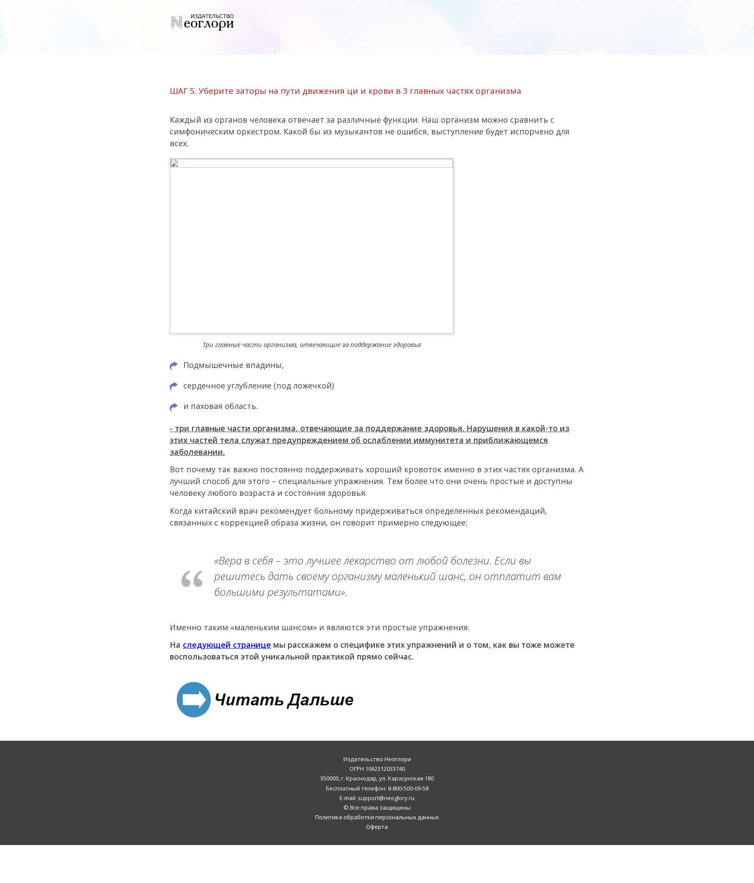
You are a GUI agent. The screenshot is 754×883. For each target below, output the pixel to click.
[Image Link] (264, 699)
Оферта (377, 827)
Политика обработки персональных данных (377, 817)
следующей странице (227, 644)
